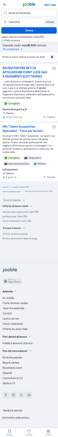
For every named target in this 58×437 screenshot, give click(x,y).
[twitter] (21, 395)
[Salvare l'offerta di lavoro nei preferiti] (54, 68)
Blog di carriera (11, 362)
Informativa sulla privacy (16, 417)
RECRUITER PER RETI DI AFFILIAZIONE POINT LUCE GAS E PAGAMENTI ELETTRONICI (25, 72)
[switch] (52, 57)
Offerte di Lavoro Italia (15, 329)
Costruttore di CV (13, 378)
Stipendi (7, 373)
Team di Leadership (13, 308)
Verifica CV (9, 383)
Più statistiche (11, 49)
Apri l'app (50, 4)
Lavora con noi (11, 318)
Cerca (29, 30)
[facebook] (6, 395)
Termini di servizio (12, 410)
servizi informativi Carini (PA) (17, 221)
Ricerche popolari (12, 200)
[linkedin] (29, 395)
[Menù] (4, 4)
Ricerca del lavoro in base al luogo (20, 238)
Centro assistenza (13, 323)
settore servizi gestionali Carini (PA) (21, 211)
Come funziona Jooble (15, 303)
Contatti (7, 313)
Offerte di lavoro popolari (15, 233)
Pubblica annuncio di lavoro (18, 343)
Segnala (51, 117)
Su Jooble (8, 297)
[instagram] (13, 395)
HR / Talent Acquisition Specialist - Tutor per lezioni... (23, 129)
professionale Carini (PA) (15, 216)
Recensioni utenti (12, 367)
